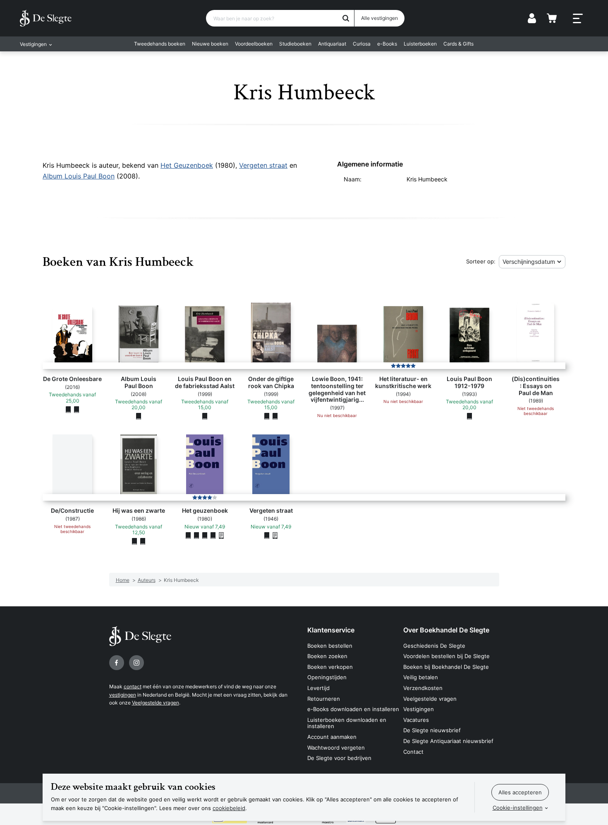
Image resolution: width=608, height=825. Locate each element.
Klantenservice (330, 630)
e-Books (387, 44)
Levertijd (318, 688)
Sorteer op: (480, 261)
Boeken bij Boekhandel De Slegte (446, 666)
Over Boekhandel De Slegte (446, 630)
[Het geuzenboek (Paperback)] (196, 535)
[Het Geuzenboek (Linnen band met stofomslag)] (188, 535)
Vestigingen (418, 709)
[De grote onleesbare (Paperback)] (68, 409)
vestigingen (122, 695)
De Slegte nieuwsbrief (432, 730)
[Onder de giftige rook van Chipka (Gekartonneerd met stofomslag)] (266, 416)
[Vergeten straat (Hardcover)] (266, 535)
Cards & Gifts (458, 44)
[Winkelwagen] (552, 18)
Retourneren (323, 698)
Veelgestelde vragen (155, 703)
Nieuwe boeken (210, 44)
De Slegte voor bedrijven (339, 758)
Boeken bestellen (329, 645)
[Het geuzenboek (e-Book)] (221, 535)
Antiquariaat (332, 44)
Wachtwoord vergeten (336, 747)
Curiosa (362, 44)
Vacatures (416, 719)
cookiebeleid (229, 808)
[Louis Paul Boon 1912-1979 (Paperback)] (469, 416)
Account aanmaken (332, 736)
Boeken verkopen (330, 666)
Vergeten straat (263, 165)
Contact (413, 751)
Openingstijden (327, 677)
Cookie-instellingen (518, 808)
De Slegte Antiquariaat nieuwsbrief (448, 741)
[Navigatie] (577, 18)
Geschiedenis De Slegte (434, 645)
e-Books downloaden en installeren (353, 709)
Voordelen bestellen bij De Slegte (446, 656)
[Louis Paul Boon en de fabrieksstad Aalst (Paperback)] (204, 416)
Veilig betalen (420, 677)
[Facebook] (117, 663)
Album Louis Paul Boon (79, 176)
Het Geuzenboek (186, 165)
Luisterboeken (420, 44)
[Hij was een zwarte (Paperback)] (134, 541)
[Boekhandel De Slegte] (46, 18)
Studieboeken (295, 44)
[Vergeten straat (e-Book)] (275, 535)
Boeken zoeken (327, 656)
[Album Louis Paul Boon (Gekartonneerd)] (138, 416)
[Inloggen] (532, 18)
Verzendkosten (423, 688)
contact (132, 686)
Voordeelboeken (254, 44)
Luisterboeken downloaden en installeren (346, 723)
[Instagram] (136, 663)
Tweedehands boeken (159, 44)
